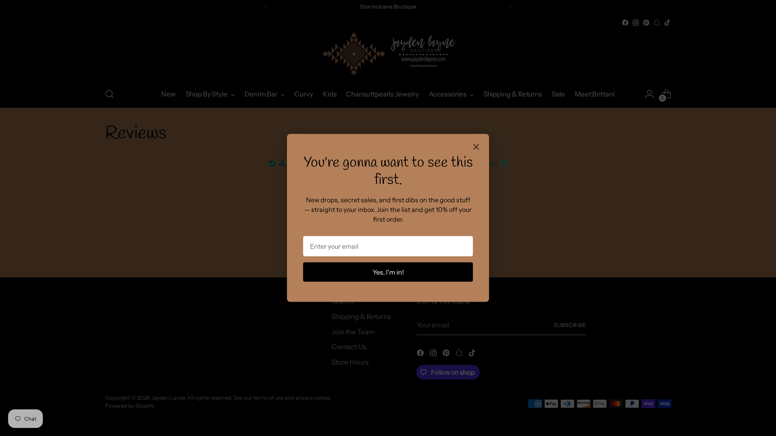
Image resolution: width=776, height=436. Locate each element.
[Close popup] (476, 147)
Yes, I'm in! (388, 272)
